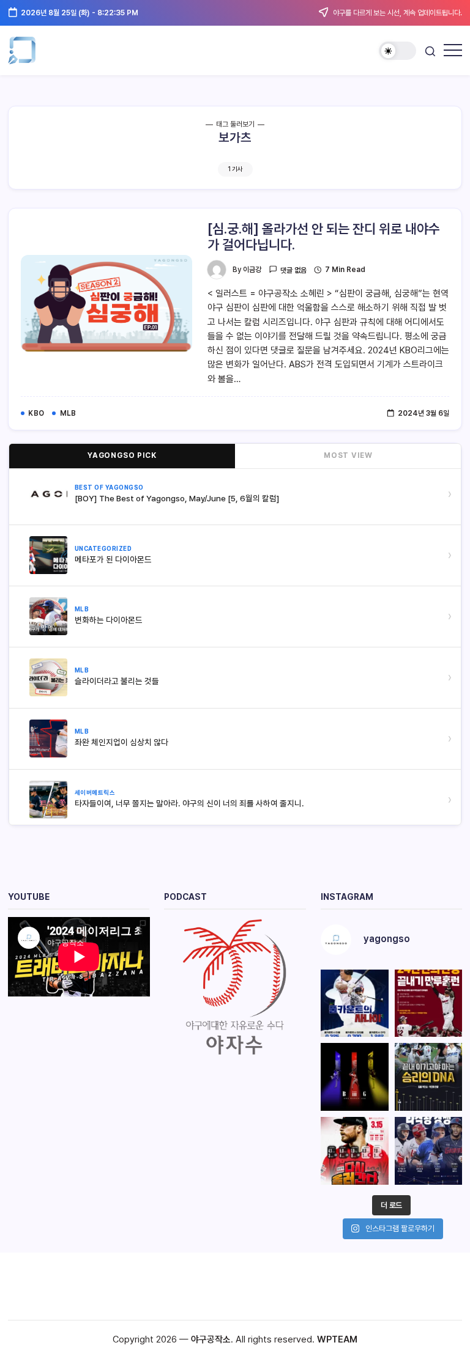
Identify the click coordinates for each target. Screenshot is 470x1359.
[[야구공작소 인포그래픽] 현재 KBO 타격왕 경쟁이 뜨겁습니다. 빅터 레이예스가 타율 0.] (429, 1151)
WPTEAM (337, 1339)
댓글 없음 (293, 270)
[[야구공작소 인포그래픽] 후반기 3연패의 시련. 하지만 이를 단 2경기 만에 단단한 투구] (355, 1151)
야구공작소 (211, 1339)
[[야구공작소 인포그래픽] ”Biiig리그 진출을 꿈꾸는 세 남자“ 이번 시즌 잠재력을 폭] (355, 1077)
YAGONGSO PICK (122, 455)
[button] (397, 51)
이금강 (252, 269)
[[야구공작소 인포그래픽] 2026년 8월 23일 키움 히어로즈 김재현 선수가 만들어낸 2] (429, 1003)
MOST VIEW (348, 455)
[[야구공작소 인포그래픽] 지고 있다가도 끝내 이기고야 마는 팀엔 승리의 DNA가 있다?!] (429, 1077)
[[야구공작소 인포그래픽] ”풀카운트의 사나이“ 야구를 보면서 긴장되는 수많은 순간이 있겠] (355, 1003)
